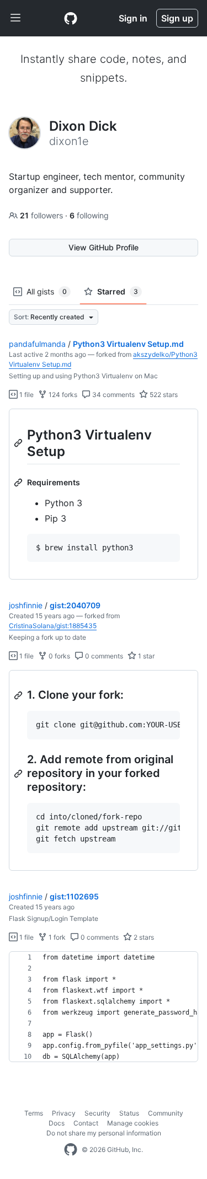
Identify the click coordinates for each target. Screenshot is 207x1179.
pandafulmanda (37, 344)
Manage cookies (132, 1123)
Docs (57, 1123)
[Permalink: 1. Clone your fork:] (19, 695)
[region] (103, 494)
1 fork (56, 937)
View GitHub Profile (103, 247)
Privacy (64, 1113)
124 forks (62, 394)
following (89, 215)
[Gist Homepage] (70, 18)
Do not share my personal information (103, 1133)
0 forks (58, 656)
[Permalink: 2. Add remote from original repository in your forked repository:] (19, 773)
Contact (85, 1123)
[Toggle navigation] (15, 18)
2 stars (143, 937)
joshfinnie (26, 605)
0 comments (103, 656)
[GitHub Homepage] (70, 1150)
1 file (26, 394)
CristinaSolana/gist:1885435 (53, 625)
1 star (145, 656)
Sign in (133, 18)
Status (129, 1113)
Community (165, 1113)
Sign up (177, 18)
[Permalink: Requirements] (19, 482)
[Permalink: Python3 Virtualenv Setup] (19, 443)
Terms (33, 1113)
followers (42, 215)
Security (97, 1113)
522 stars (163, 394)
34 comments (113, 394)
